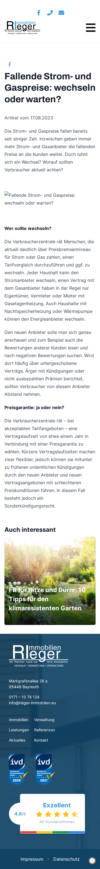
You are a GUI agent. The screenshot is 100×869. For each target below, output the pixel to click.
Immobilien (18, 719)
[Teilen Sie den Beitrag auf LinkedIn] (41, 64)
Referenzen (44, 729)
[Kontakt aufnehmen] (61, 13)
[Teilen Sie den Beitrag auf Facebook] (9, 64)
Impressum (32, 859)
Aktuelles (17, 740)
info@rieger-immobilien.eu (32, 702)
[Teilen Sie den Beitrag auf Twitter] (20, 64)
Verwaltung (44, 719)
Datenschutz (66, 859)
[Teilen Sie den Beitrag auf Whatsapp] (30, 64)
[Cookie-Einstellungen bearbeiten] (92, 861)
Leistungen (19, 729)
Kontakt (41, 740)
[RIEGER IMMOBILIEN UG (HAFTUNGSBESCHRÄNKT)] (22, 27)
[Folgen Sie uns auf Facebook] (38, 13)
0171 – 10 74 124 (24, 697)
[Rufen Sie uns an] (50, 13)
